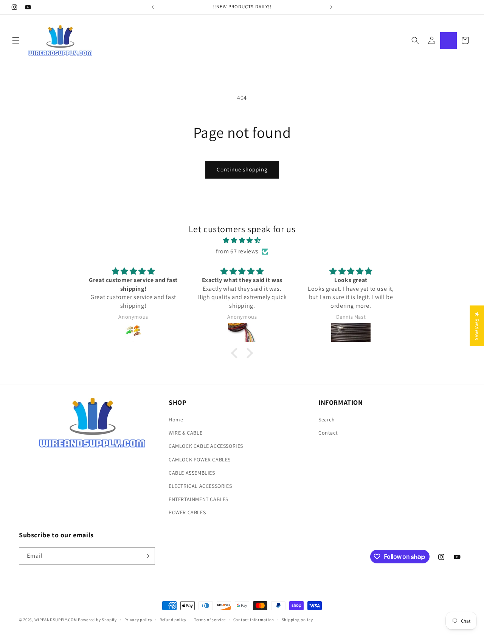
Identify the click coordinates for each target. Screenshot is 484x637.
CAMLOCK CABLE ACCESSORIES (206, 446)
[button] (16, 40)
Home (176, 419)
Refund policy (173, 619)
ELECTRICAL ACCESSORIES (200, 486)
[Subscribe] (146, 556)
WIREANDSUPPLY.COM (55, 619)
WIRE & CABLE (185, 432)
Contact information (253, 619)
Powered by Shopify (97, 619)
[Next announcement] (331, 7)
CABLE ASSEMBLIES (192, 472)
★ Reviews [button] (477, 325)
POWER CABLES (187, 512)
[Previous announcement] (152, 7)
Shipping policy (297, 619)
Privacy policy (138, 619)
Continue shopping (242, 169)
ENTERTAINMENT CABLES (198, 499)
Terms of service (210, 619)
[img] (242, 240)
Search (326, 419)
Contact (328, 432)
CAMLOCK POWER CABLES (200, 459)
